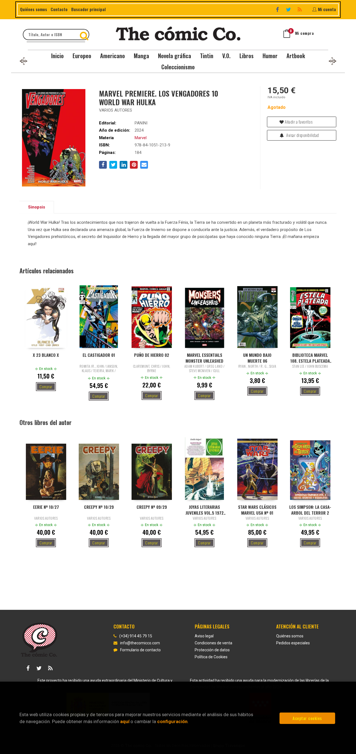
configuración (172, 721)
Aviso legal (204, 636)
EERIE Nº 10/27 (46, 507)
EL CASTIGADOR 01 (99, 355)
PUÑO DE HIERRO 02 (151, 355)
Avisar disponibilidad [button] (302, 135)
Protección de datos (212, 650)
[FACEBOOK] (278, 9)
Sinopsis (36, 207)
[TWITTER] (289, 9)
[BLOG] (300, 9)
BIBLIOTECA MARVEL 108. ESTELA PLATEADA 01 (310, 357)
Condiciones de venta (213, 643)
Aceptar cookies (307, 718)
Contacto (59, 9)
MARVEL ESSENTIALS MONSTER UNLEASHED (204, 357)
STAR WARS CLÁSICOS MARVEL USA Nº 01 (257, 509)
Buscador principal (88, 9)
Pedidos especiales (293, 643)
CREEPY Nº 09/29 (152, 507)
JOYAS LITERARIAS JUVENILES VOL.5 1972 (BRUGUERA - (205, 509)
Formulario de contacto (140, 650)
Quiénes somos (33, 9)
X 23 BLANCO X (46, 355)
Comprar (45, 386)
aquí (124, 721)
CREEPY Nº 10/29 (99, 507)
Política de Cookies (211, 657)
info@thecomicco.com (140, 643)
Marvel (141, 137)
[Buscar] (84, 34)
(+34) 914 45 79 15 (135, 636)
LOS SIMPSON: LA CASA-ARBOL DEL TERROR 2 (310, 509)
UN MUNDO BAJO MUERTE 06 (257, 357)
